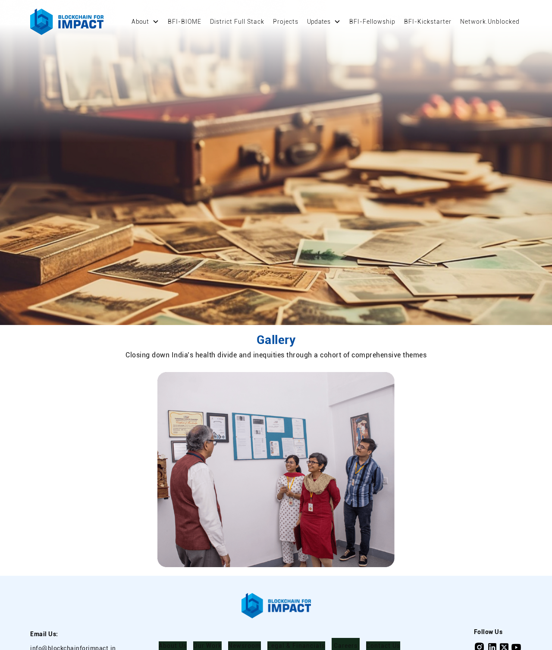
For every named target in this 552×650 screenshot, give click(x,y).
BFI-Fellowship (372, 21)
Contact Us (383, 645)
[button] (145, 21)
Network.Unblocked (490, 21)
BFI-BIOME (184, 21)
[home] (67, 22)
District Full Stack (237, 21)
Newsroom (244, 645)
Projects (285, 21)
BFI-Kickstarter (428, 21)
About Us (173, 645)
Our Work (207, 645)
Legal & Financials (296, 645)
